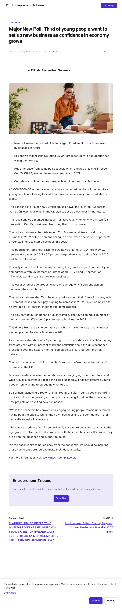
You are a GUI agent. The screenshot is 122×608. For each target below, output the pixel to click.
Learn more (10, 592)
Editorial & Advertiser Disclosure (50, 70)
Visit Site (61, 498)
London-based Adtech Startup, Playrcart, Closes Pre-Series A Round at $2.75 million (89, 527)
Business (15, 22)
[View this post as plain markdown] (105, 52)
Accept (96, 600)
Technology (109, 5)
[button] (7, 5)
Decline (111, 600)
